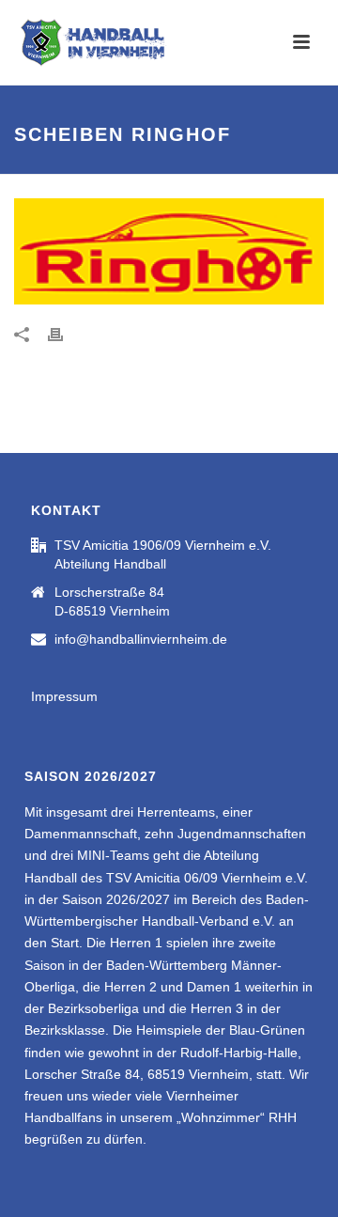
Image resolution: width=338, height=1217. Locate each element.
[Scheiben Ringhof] (169, 251)
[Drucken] (65, 334)
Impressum (64, 696)
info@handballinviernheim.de (140, 639)
